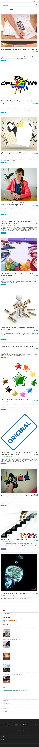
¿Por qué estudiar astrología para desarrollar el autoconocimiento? (12, 639)
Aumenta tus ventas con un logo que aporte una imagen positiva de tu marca (17, 347)
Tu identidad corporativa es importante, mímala (17, 539)
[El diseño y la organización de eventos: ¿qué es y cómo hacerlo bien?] (7, 668)
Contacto (2, 734)
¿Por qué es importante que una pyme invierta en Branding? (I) (17, 328)
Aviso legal (2, 739)
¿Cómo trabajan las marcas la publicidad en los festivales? (11, 651)
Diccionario (2, 1)
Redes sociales (5, 711)
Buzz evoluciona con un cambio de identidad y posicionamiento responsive (16, 222)
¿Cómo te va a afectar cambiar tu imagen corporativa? (19, 495)
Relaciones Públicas (6, 713)
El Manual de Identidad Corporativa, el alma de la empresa (17, 102)
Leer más (3, 60)
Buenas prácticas (12, 104)
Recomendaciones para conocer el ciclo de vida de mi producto (12, 674)
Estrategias (9, 53)
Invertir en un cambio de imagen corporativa (16, 400)
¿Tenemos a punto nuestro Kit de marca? (14, 153)
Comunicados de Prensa (11, 225)
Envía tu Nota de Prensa (12, 620)
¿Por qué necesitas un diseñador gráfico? (14, 593)
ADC (8, 104)
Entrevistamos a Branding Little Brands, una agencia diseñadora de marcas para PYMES (19, 204)
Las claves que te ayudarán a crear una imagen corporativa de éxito (17, 274)
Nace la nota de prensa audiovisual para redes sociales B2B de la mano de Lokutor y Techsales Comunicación (19, 627)
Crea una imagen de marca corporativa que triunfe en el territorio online (19, 50)
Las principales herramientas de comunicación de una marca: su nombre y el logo (19, 453)
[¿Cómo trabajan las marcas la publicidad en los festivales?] (7, 656)
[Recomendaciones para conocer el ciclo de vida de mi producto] (7, 680)
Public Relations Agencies (9, 1)
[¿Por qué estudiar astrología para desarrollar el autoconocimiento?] (7, 645)
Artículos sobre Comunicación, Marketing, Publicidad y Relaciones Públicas (15, 690)
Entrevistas (11, 206)
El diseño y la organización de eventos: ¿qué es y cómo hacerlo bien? (13, 662)
